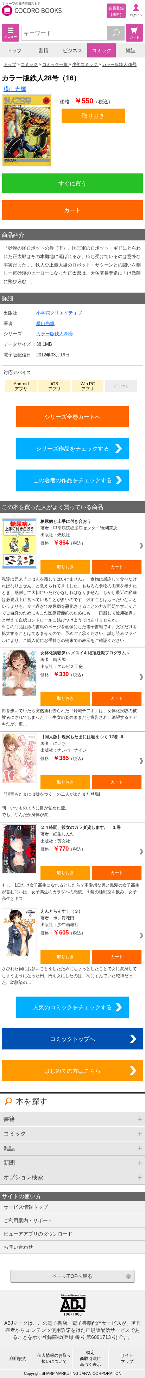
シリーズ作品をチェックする (72, 448)
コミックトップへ (72, 1039)
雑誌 (130, 50)
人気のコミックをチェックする (72, 1007)
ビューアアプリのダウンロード (38, 1234)
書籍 (43, 50)
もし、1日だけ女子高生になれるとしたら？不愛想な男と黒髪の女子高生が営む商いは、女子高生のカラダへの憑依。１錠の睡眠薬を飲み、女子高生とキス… (70, 892)
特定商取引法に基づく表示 (90, 1358)
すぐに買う (72, 183)
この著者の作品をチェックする (72, 480)
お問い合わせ (18, 1247)
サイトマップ (127, 1358)
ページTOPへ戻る (72, 1276)
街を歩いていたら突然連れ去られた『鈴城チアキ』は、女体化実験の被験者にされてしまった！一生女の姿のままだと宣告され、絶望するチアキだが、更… (69, 717)
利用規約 (18, 1358)
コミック (102, 50)
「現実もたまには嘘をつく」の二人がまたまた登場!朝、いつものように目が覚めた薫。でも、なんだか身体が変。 (51, 804)
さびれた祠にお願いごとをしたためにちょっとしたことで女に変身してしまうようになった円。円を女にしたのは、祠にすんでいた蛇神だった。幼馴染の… (69, 975)
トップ (14, 50)
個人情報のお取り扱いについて (54, 1358)
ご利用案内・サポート (28, 1220)
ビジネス (72, 50)
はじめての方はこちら (72, 1070)
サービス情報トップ (26, 1207)
